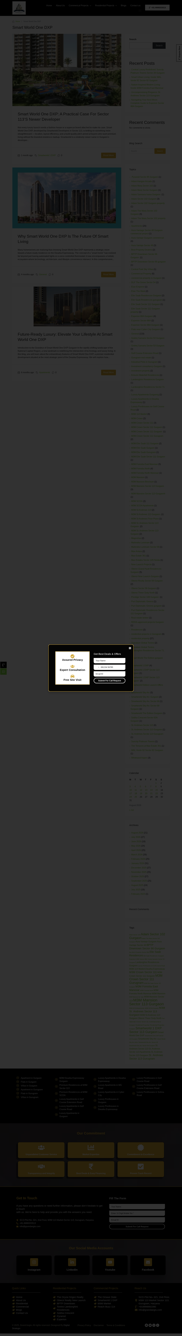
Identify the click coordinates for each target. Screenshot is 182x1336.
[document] (91, 668)
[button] (130, 648)
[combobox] (97, 667)
